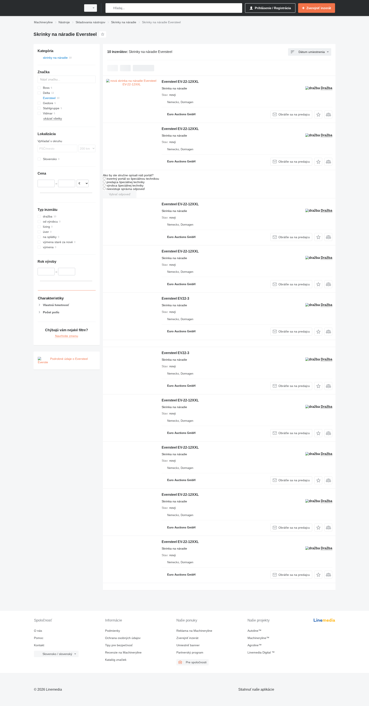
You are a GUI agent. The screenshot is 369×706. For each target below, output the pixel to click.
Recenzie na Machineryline (123, 652)
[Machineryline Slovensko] (56, 8)
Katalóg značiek (115, 659)
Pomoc (38, 638)
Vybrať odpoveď (119, 194)
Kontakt (39, 645)
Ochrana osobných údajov (123, 638)
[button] (318, 114)
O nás (38, 630)
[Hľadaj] (109, 8)
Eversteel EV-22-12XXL (180, 81)
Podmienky (112, 630)
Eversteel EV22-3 (175, 298)
